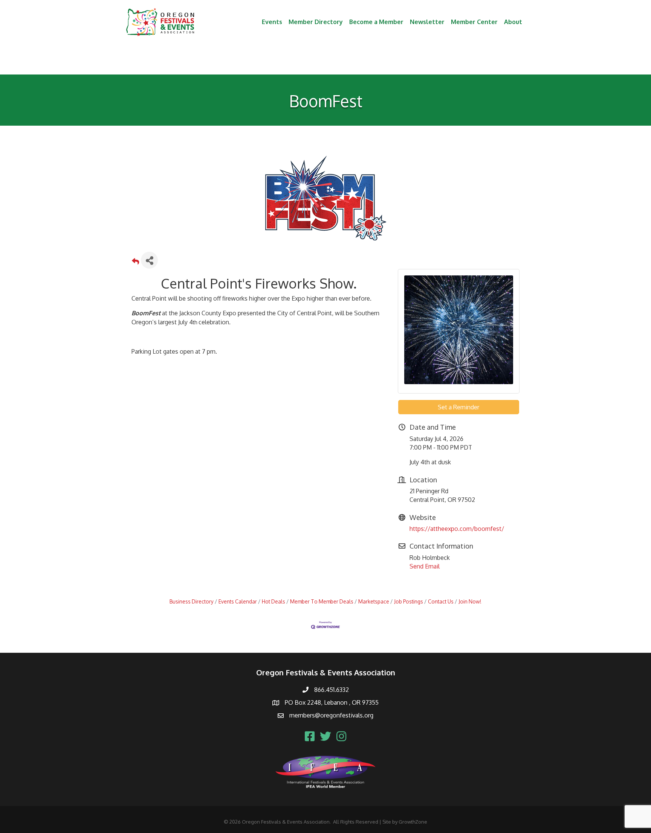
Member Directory (316, 22)
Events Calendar (238, 601)
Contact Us (441, 601)
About (513, 22)
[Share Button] (149, 260)
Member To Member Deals (321, 601)
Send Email (425, 566)
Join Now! (469, 601)
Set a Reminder (458, 407)
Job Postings (408, 601)
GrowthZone (413, 822)
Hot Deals (273, 601)
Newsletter (427, 22)
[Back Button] (135, 262)
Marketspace (373, 601)
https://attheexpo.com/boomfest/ (457, 528)
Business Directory (192, 601)
